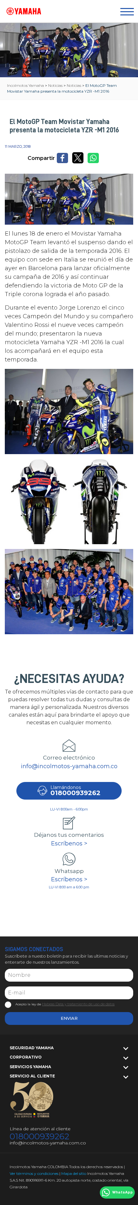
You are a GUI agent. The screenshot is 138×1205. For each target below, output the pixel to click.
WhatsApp (122, 1192)
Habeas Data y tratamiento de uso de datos (78, 1004)
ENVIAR (69, 1018)
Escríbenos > (69, 843)
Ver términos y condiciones (34, 1173)
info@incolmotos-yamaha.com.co (69, 766)
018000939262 (39, 1136)
